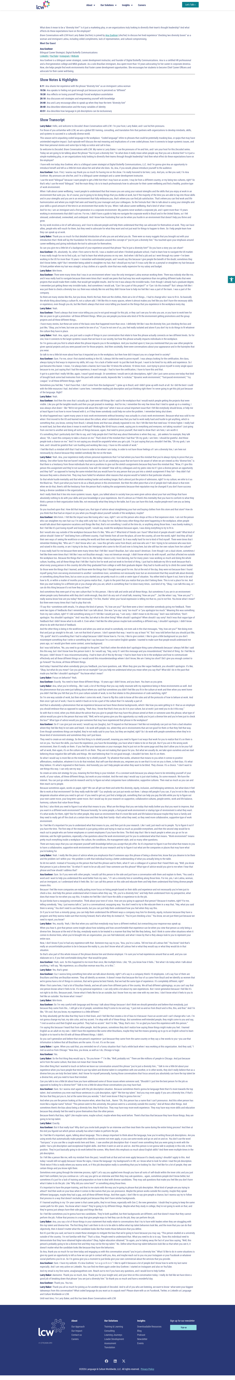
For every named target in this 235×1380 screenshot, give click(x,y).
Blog (139, 1330)
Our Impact (76, 1330)
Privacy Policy (147, 1369)
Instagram (65, 56)
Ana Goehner (111, 35)
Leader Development (114, 1339)
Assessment (110, 1343)
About (89, 5)
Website (75, 56)
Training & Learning (113, 1326)
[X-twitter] (124, 1361)
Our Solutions (107, 5)
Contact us (76, 1335)
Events (140, 1343)
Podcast (141, 1335)
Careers (142, 5)
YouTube (54, 56)
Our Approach (78, 1326)
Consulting (109, 1330)
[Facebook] (106, 1361)
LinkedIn (44, 56)
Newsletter (142, 1339)
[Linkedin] (115, 1361)
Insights (126, 5)
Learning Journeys (113, 1335)
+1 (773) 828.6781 (45, 1343)
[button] (231, 279)
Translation (109, 1347)
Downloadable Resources (149, 1326)
